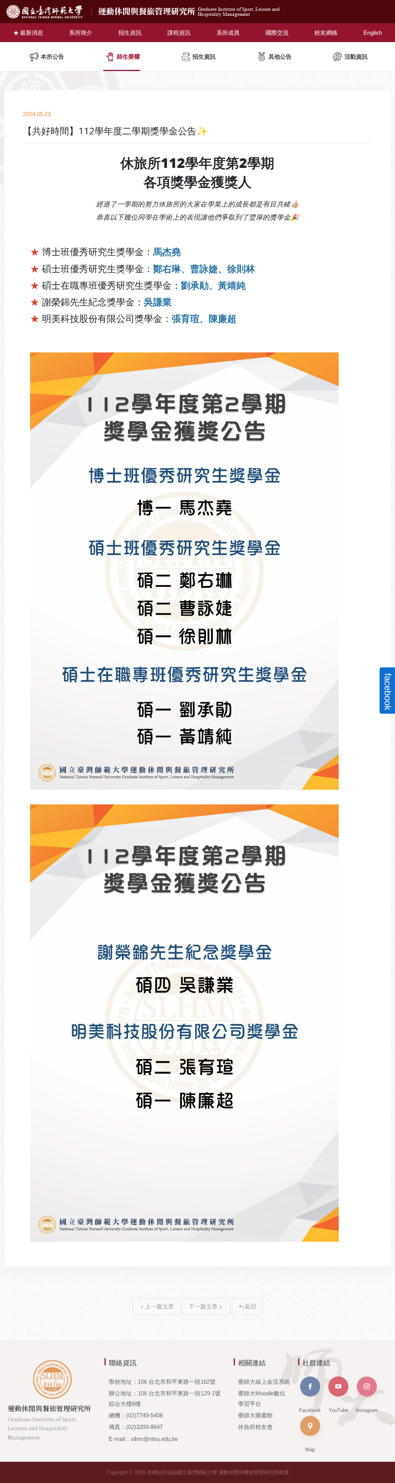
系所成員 (228, 32)
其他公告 (280, 56)
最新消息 (31, 32)
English (372, 32)
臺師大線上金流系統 (264, 1381)
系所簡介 (80, 32)
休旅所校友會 (255, 1427)
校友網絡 (326, 32)
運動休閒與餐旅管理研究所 (189, 11)
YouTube (338, 1410)
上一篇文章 (159, 1306)
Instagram (367, 1410)
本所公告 (52, 56)
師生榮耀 (128, 56)
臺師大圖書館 (255, 1415)
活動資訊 (356, 56)
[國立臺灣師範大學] (51, 11)
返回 (250, 1306)
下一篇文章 (203, 1306)
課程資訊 (179, 32)
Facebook (310, 1410)
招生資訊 (130, 32)
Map (310, 1450)
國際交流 (277, 32)
